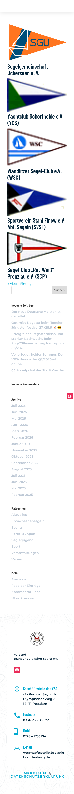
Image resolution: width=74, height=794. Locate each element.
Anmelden (20, 579)
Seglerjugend (22, 540)
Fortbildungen (23, 534)
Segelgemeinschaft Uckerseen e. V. (27, 69)
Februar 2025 (22, 495)
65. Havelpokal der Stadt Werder (37, 370)
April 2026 (19, 425)
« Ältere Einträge (20, 284)
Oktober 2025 (22, 456)
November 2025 (24, 450)
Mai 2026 (18, 418)
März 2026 (19, 431)
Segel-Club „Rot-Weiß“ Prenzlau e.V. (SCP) (30, 273)
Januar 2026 (21, 444)
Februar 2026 (22, 437)
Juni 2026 (19, 412)
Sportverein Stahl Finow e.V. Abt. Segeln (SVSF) (36, 223)
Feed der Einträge (26, 586)
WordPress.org (23, 598)
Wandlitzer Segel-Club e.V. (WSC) (34, 174)
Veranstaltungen (25, 553)
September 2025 (24, 463)
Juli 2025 (18, 476)
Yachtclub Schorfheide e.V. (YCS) (35, 119)
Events (16, 527)
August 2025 (21, 469)
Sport (15, 546)
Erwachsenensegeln (28, 521)
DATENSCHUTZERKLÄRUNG (38, 776)
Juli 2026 (18, 406)
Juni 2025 (19, 482)
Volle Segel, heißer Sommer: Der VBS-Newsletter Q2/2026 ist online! (37, 359)
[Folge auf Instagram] (17, 670)
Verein (16, 559)
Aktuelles (19, 515)
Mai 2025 (18, 488)
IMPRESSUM (34, 773)
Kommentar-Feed (26, 592)
